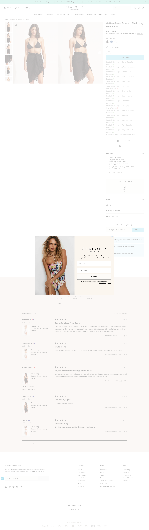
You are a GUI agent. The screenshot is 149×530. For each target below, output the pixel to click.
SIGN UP (94, 277)
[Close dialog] (112, 237)
